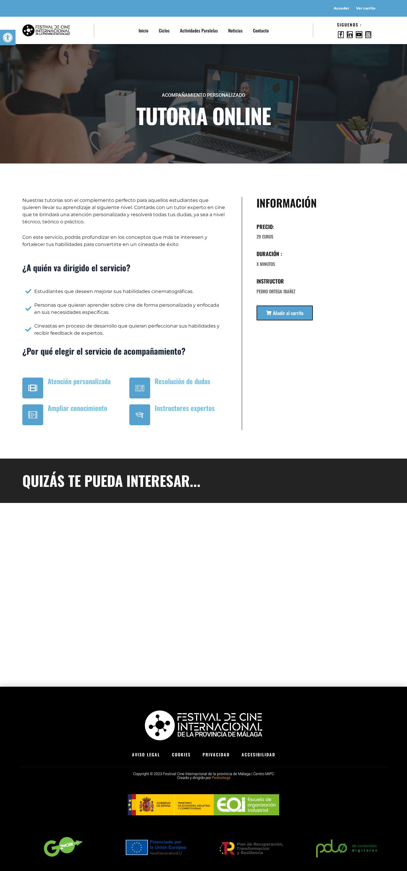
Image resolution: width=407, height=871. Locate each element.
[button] (285, 313)
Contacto (261, 30)
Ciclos (164, 30)
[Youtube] (359, 34)
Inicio (143, 30)
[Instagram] (368, 34)
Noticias (235, 30)
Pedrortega (221, 777)
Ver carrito (365, 8)
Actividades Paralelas (199, 30)
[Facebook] (341, 34)
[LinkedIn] (350, 34)
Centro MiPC (263, 774)
